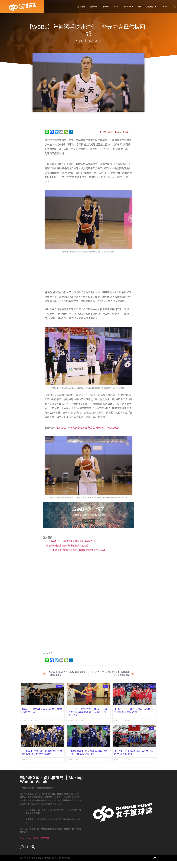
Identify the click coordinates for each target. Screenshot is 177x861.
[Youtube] (33, 847)
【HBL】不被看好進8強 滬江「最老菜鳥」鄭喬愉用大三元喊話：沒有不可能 (87, 712)
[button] (174, 6)
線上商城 (81, 6)
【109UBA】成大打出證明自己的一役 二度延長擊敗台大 (88, 753)
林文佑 (49, 653)
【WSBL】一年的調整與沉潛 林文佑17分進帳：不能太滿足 (88, 427)
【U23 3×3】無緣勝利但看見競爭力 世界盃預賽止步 (134, 753)
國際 (139, 6)
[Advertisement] (88, 119)
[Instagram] (27, 847)
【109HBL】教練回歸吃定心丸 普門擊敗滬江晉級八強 (134, 711)
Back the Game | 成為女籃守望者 (34, 838)
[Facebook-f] (22, 847)
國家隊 (106, 6)
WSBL (116, 6)
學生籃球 (127, 6)
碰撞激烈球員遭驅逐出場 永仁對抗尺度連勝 (67, 545)
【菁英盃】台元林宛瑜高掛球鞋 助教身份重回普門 (70, 541)
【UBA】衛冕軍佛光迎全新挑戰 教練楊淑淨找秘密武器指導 (75, 550)
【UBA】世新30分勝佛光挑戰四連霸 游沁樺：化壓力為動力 (42, 753)
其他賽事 (150, 6)
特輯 (162, 6)
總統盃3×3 (93, 6)
